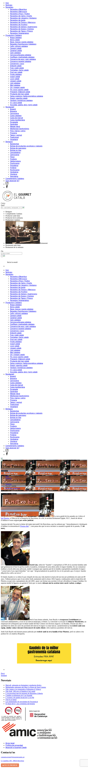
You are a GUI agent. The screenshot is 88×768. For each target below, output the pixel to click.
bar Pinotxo (5, 518)
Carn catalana (15, 53)
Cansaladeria (15, 152)
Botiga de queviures (18, 148)
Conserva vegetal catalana (20, 61)
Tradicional (14, 137)
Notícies (9, 5)
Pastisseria (14, 163)
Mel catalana (15, 85)
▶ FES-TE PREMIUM (10, 765)
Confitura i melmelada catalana (22, 57)
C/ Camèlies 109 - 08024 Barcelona (12, 761)
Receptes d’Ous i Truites (20, 14)
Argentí (13, 109)
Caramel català (16, 51)
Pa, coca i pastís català (19, 90)
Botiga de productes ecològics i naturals (26, 146)
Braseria (13, 111)
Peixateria (14, 165)
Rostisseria (14, 170)
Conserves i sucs (17, 64)
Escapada (14, 122)
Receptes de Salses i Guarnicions (23, 27)
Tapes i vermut (16, 135)
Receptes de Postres (18, 25)
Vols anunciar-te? (12, 181)
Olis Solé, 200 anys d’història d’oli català (20, 691)
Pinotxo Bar (24, 526)
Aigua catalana (16, 38)
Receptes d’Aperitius (18, 9)
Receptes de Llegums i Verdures (23, 18)
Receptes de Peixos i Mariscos (23, 22)
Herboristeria (15, 161)
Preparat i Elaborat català (20, 92)
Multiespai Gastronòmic (19, 129)
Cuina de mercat (16, 118)
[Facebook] (7, 187)
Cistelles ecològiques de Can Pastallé (19, 695)
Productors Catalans (14, 35)
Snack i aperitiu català (18, 98)
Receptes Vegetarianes (19, 33)
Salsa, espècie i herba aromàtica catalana (26, 96)
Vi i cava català (16, 103)
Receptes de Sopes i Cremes (22, 29)
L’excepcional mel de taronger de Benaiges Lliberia (24, 693)
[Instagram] (7, 184)
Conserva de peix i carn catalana (23, 59)
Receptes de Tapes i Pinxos (21, 31)
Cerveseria (14, 113)
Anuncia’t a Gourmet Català (16, 747)
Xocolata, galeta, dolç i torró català (23, 105)
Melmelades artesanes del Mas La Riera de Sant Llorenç (26, 687)
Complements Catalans (15, 178)
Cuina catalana (15, 116)
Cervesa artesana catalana (20, 55)
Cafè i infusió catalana (19, 46)
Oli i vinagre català (17, 87)
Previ (3, 673)
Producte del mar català (19, 94)
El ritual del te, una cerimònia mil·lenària (20, 704)
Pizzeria (13, 133)
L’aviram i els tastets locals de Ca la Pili (20, 697)
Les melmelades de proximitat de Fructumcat (22, 702)
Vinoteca (13, 174)
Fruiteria (13, 159)
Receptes (9, 7)
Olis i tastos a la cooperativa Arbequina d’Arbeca (23, 689)
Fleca (12, 157)
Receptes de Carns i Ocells (21, 16)
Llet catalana (15, 83)
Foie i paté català (17, 68)
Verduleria (14, 172)
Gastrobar (14, 124)
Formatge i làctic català (19, 70)
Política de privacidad (14, 745)
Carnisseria (14, 155)
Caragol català (15, 48)
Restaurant (10, 107)
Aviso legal (10, 743)
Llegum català (15, 81)
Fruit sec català (16, 72)
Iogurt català (15, 77)
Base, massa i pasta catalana (21, 42)
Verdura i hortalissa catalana (21, 100)
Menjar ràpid (15, 126)
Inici (7, 3)
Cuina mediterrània (17, 120)
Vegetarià (14, 139)
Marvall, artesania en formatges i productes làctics (23, 685)
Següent (4, 675)
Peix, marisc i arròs (17, 131)
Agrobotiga (14, 144)
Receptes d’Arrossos (18, 12)
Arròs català (15, 40)
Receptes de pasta (17, 20)
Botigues (9, 142)
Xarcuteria (14, 176)
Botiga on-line (15, 150)
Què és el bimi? (11, 700)
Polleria (13, 168)
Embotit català (15, 66)
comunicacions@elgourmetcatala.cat (12, 757)
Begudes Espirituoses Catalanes (23, 44)
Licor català (14, 79)
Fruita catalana (16, 74)
